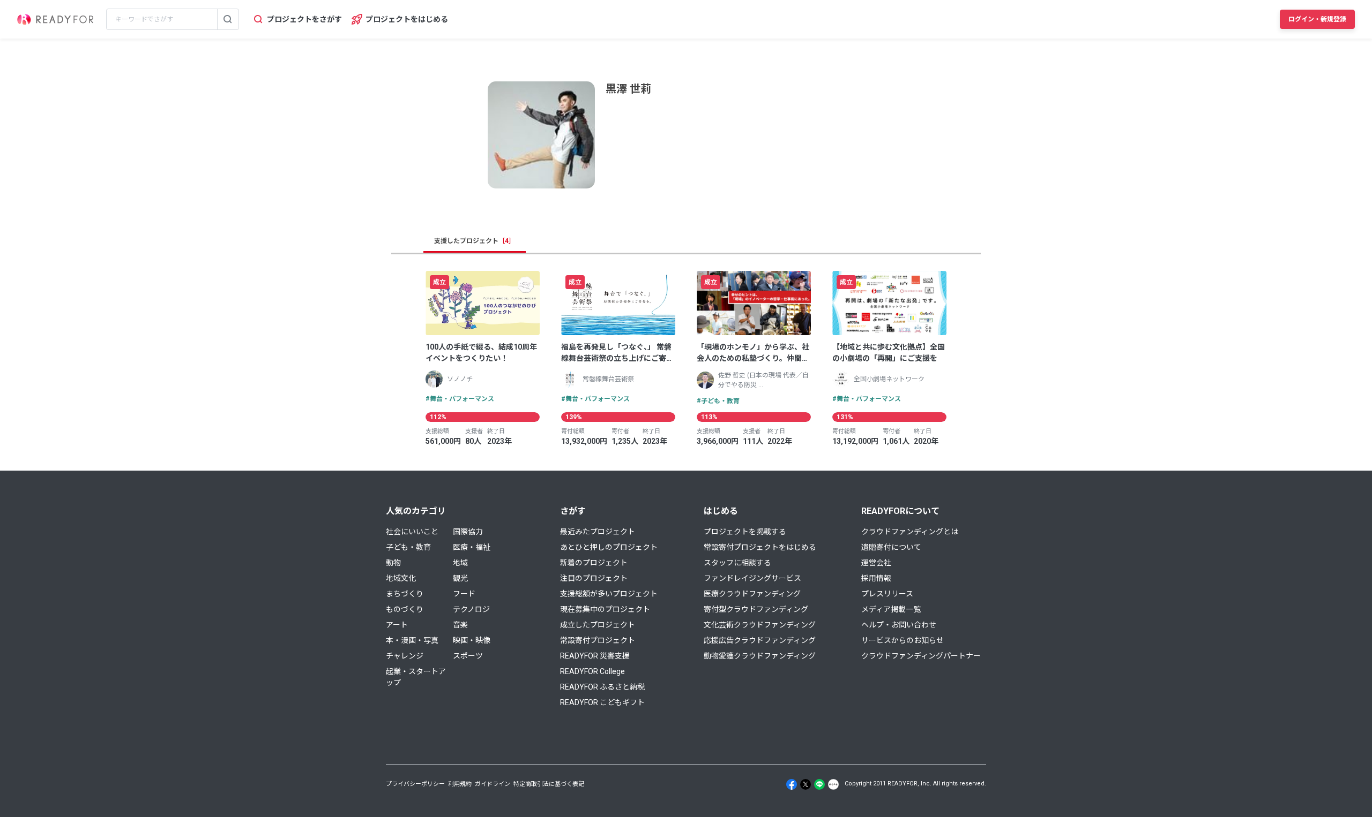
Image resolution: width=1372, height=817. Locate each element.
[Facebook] (791, 784)
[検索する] (227, 19)
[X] (805, 784)
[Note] (833, 784)
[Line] (819, 784)
